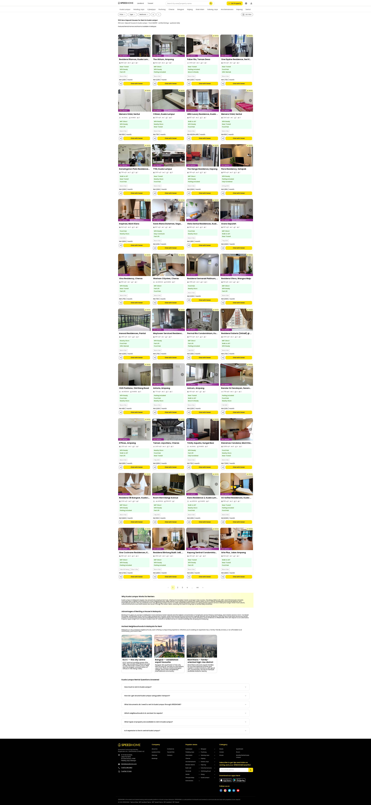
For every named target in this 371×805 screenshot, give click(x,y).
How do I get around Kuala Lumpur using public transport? (147, 696)
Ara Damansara (227, 9)
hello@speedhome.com (129, 764)
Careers (169, 755)
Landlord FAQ (156, 752)
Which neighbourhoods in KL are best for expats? (143, 713)
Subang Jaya (212, 9)
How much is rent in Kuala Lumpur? (138, 687)
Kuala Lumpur (125, 9)
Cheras (171, 9)
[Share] (120, 83)
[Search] (211, 3)
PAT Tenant (176, 802)
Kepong (239, 9)
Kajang (190, 9)
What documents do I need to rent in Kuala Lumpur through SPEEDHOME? (152, 704)
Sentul (248, 9)
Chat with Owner (137, 84)
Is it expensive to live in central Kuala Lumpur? (142, 730)
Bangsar (180, 9)
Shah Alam (200, 9)
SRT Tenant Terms (157, 802)
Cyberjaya (151, 9)
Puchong (162, 9)
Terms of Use (134, 802)
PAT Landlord (167, 802)
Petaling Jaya (138, 9)
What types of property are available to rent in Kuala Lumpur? (148, 722)
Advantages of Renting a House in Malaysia (141, 611)
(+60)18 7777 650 (126, 771)
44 (197, 587)
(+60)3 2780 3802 (126, 768)
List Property (236, 3)
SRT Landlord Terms (145, 802)
